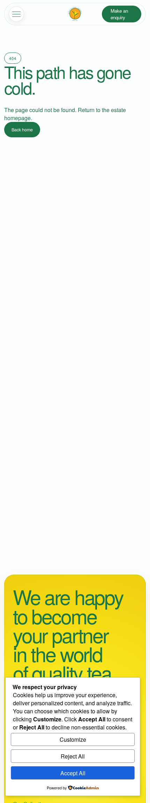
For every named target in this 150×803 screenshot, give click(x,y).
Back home (22, 129)
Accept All (72, 773)
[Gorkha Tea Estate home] (75, 14)
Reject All (73, 756)
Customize (73, 739)
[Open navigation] (16, 14)
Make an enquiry (119, 14)
